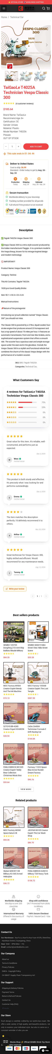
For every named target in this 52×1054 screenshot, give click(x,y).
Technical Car (16, 17)
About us (5, 959)
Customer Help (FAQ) (10, 1004)
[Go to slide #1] (11, 76)
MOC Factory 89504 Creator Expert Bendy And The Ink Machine (12, 688)
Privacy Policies (8, 967)
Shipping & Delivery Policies (13, 988)
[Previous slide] (5, 45)
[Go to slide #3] (40, 76)
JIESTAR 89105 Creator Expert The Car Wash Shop (38, 833)
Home (4, 17)
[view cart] (48, 8)
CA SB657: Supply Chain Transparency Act (18, 975)
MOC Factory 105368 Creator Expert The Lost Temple (38, 688)
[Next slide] (47, 45)
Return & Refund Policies (11, 996)
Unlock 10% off (5, 1041)
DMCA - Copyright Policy (11, 971)
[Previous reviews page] (32, 596)
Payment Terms (8, 992)
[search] (43, 8)
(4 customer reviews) (25, 103)
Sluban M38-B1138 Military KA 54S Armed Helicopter (12, 874)
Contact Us (6, 1000)
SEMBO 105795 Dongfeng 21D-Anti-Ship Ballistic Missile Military (13, 648)
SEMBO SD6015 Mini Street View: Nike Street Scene (38, 648)
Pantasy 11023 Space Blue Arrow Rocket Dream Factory (37, 770)
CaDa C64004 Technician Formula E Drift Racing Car (37, 729)
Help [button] (47, 1050)
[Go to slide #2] (26, 76)
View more (26, 789)
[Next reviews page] (46, 596)
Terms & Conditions (9, 963)
